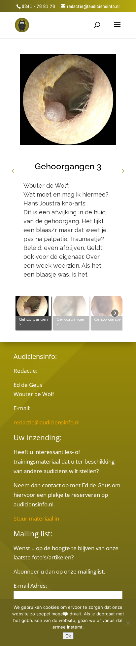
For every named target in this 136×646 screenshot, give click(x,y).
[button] (13, 171)
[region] (68, 189)
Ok (68, 635)
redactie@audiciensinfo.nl (47, 422)
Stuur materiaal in (36, 518)
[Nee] (127, 622)
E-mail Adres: (30, 585)
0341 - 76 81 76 (38, 6)
